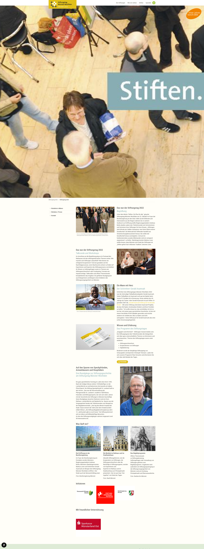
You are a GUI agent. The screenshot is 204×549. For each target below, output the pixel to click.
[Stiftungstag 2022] (62, 4)
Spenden (148, 3)
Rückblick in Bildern (57, 208)
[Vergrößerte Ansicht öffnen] (85, 493)
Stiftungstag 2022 (53, 199)
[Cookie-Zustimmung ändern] (4, 545)
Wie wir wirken (132, 3)
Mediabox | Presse (56, 212)
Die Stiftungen (120, 3)
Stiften (141, 3)
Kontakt (53, 215)
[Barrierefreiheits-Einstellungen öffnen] (153, 2)
